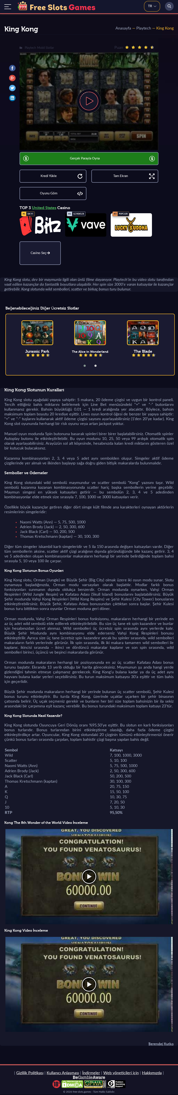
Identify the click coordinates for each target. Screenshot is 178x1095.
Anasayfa (123, 28)
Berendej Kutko (161, 1044)
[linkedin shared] (12, 98)
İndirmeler (91, 1073)
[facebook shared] (12, 68)
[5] (152, 47)
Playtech (143, 28)
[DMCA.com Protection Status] (72, 1087)
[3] (139, 47)
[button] (87, 365)
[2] (133, 47)
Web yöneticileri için (121, 1073)
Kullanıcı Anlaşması (63, 1073)
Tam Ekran (120, 176)
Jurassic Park (37, 351)
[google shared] (12, 78)
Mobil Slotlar (45, 47)
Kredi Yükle (49, 176)
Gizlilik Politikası (29, 1073)
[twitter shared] (12, 88)
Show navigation (7, 6)
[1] (127, 47)
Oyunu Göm (48, 193)
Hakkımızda (152, 1073)
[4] (146, 47)
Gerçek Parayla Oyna (85, 158)
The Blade (143, 351)
